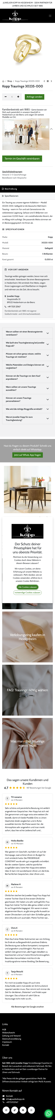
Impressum (7, 1042)
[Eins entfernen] (6, 97)
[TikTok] (14, 1110)
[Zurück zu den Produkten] (48, 81)
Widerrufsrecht (8, 1032)
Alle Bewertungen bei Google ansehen (27, 1006)
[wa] (31, 1110)
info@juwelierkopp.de (15, 1099)
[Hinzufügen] (18, 97)
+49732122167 (12, 1102)
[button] (34, 96)
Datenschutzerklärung (11, 1038)
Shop (9, 81)
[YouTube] (23, 1110)
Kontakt (5, 1045)
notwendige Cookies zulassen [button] (27, 592)
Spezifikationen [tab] (11, 196)
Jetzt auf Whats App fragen (27, 455)
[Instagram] (6, 1110)
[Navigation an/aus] (50, 16)
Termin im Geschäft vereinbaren (22, 158)
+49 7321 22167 (14, 306)
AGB (4, 1029)
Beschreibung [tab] (10, 188)
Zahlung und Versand (11, 1035)
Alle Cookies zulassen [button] (27, 587)
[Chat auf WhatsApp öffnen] (48, 1113)
